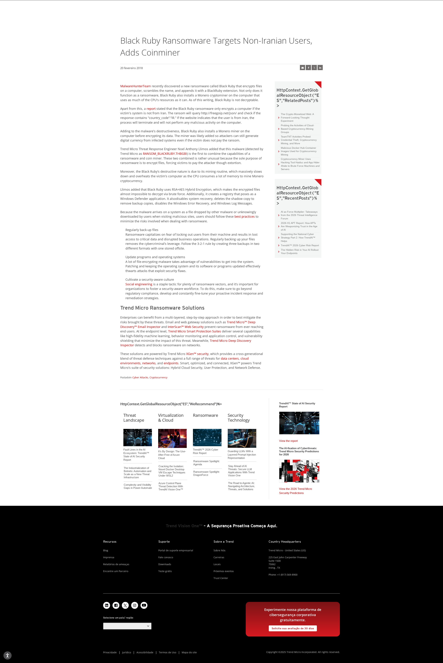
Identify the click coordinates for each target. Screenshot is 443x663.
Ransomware (205, 415)
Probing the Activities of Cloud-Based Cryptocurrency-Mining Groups (296, 129)
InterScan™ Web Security (186, 327)
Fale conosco (165, 557)
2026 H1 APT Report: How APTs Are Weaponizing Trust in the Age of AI (297, 226)
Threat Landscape (133, 417)
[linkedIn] (320, 67)
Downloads (164, 564)
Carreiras (219, 557)
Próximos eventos (224, 571)
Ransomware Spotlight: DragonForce (206, 473)
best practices (244, 216)
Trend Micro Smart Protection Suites (194, 331)
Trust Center (221, 578)
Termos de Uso (167, 652)
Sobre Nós (219, 550)
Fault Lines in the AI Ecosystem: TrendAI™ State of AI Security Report (136, 449)
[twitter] (314, 67)
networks (149, 363)
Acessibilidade (145, 652)
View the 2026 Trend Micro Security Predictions (295, 490)
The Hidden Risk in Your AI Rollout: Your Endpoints (298, 251)
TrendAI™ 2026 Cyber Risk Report (300, 245)
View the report (288, 440)
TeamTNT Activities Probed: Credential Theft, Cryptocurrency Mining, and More (297, 140)
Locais (217, 564)
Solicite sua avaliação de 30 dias (291, 627)
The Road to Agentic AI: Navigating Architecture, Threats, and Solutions (241, 486)
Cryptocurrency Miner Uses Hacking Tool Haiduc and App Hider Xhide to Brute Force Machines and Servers (299, 164)
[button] (127, 626)
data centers (230, 358)
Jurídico (126, 652)
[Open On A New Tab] (125, 605)
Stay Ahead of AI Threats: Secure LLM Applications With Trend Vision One (241, 471)
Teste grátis (165, 571)
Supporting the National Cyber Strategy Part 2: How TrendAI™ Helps (296, 237)
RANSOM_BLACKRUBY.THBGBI (165, 154)
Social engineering (138, 284)
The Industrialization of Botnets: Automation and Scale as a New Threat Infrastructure (137, 472)
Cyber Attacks (140, 377)
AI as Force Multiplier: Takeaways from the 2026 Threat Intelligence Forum (298, 215)
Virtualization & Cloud (171, 417)
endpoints (171, 363)
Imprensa (108, 557)
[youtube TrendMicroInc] (144, 605)
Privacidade (110, 652)
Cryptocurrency (158, 377)
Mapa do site (189, 652)
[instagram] (134, 605)
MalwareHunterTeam (135, 86)
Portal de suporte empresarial (175, 550)
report (151, 108)
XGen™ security (197, 354)
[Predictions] (299, 470)
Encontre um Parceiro (115, 571)
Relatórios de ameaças (116, 564)
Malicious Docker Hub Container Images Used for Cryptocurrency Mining (297, 151)
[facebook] (308, 67)
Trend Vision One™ (184, 525)
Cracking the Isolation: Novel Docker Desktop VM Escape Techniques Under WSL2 (172, 471)
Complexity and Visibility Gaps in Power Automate (138, 486)
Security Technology (239, 417)
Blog (105, 550)
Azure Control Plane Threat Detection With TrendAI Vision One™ (171, 486)
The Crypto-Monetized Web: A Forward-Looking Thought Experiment (296, 117)
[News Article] (302, 67)
